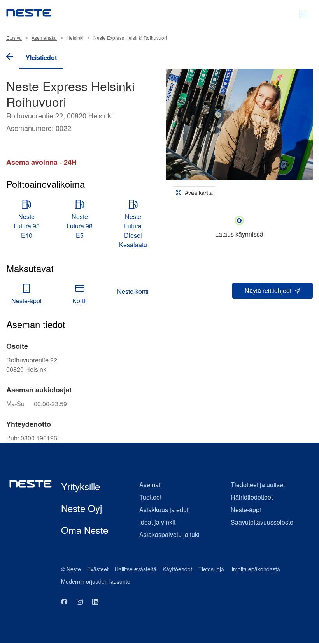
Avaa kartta (199, 192)
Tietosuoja (211, 569)
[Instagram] (80, 602)
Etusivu (14, 37)
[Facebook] (64, 602)
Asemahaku (44, 37)
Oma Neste (84, 530)
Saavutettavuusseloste (262, 522)
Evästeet (98, 569)
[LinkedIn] (95, 602)
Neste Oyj (81, 508)
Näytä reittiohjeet (268, 290)
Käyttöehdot (177, 569)
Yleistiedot (41, 57)
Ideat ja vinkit (157, 522)
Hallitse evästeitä (135, 569)
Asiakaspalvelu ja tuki (169, 534)
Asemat (149, 484)
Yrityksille (80, 486)
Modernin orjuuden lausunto (95, 581)
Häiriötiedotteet (252, 497)
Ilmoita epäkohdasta (255, 569)
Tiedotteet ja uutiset (258, 484)
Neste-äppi (246, 509)
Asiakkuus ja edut (163, 509)
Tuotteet (150, 497)
